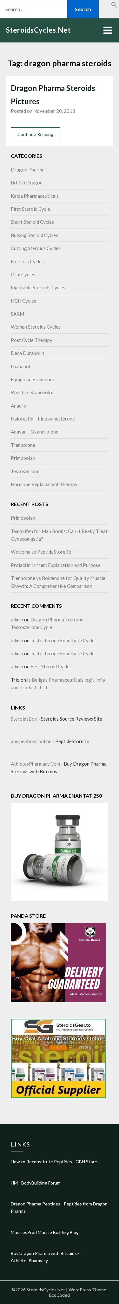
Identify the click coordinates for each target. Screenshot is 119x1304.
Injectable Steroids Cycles (38, 287)
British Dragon (27, 182)
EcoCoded (59, 1295)
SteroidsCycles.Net (38, 30)
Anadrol (19, 405)
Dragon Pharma (27, 169)
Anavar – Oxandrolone (34, 431)
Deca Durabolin (27, 353)
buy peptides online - (33, 741)
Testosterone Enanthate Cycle (62, 640)
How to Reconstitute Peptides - (43, 1161)
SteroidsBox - (26, 719)
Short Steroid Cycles (32, 222)
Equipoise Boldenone (33, 379)
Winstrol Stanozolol (32, 392)
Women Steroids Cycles (36, 327)
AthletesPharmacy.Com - (37, 764)
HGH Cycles (23, 301)
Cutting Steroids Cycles (36, 248)
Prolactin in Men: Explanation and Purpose (56, 565)
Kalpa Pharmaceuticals (35, 196)
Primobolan (23, 458)
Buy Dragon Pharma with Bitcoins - (45, 1253)
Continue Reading (35, 134)
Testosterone (25, 471)
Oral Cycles (23, 274)
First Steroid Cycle (30, 209)
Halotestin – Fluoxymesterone (43, 418)
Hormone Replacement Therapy (44, 484)
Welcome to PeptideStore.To (41, 552)
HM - (16, 1182)
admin (17, 619)
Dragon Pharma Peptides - (37, 1203)
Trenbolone (23, 445)
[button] (114, 6)
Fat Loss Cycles (27, 261)
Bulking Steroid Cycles (34, 235)
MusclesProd (24, 1232)
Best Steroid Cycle (49, 666)
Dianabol (20, 366)
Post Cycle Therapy (31, 340)
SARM (17, 314)
